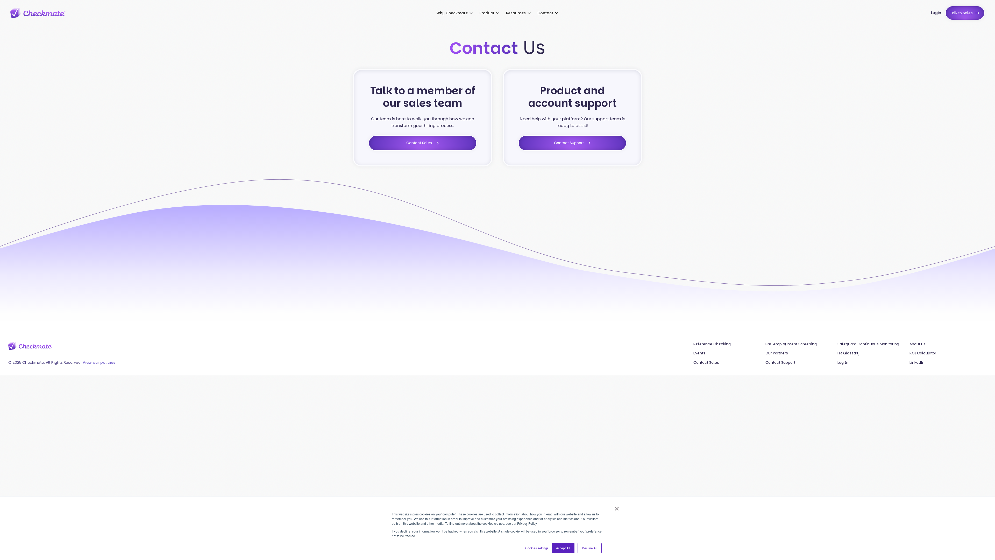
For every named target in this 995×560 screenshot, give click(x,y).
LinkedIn (917, 362)
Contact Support (780, 362)
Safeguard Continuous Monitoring (868, 344)
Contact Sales (706, 362)
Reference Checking (712, 344)
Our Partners (776, 353)
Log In (842, 362)
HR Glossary (848, 353)
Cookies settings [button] (537, 548)
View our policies (99, 362)
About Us (917, 344)
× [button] (617, 507)
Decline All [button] (589, 548)
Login (936, 12)
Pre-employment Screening (791, 344)
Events (699, 353)
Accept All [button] (563, 548)
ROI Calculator (922, 353)
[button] (454, 13)
